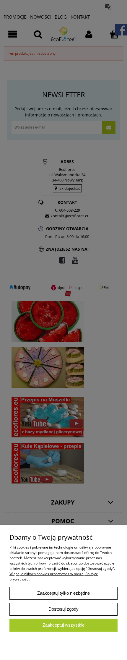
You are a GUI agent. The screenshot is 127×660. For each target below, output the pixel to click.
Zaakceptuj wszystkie (63, 624)
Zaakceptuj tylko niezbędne (63, 593)
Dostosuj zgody (63, 609)
